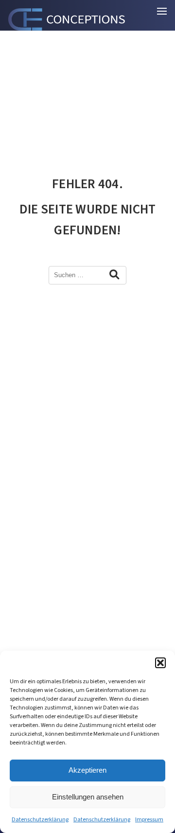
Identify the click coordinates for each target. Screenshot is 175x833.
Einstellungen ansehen (87, 797)
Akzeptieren (87, 770)
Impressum (149, 819)
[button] (160, 663)
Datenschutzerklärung (40, 819)
